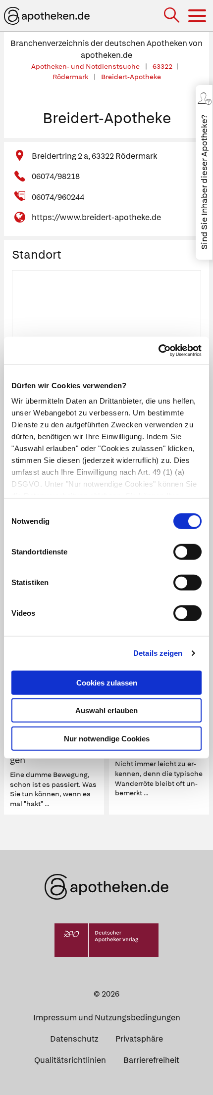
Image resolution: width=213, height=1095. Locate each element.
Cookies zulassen (106, 682)
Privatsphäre (139, 1039)
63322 (162, 66)
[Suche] (172, 16)
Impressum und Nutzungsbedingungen (106, 1017)
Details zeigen (157, 653)
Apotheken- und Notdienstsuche (86, 66)
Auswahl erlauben (106, 710)
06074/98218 (56, 176)
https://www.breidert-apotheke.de (96, 217)
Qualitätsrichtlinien (70, 1060)
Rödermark (71, 76)
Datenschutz (74, 1039)
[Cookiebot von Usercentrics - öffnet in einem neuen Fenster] (158, 350)
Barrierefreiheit (151, 1060)
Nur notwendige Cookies (107, 738)
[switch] (187, 551)
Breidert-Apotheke (131, 76)
